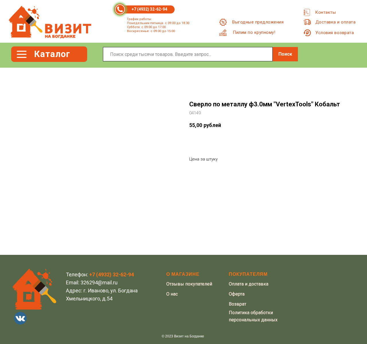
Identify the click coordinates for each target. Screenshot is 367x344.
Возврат (237, 304)
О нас (172, 294)
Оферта (237, 294)
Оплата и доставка (248, 284)
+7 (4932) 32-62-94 (149, 9)
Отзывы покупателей (189, 284)
